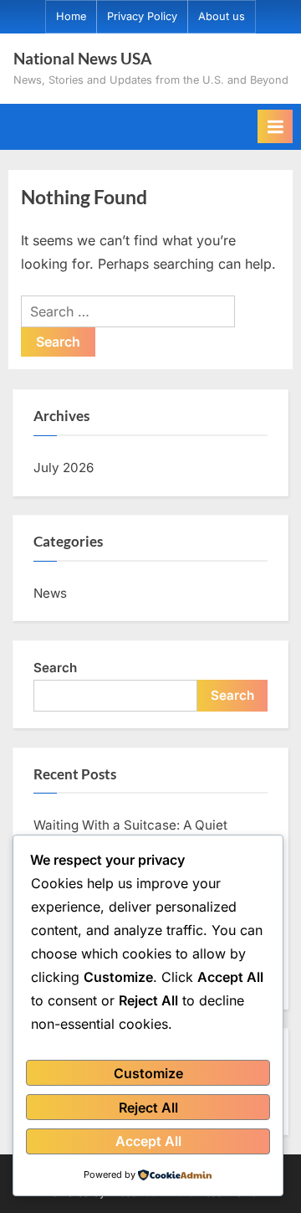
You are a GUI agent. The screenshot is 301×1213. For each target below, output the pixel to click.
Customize (148, 1073)
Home (71, 16)
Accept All (148, 1141)
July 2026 (63, 467)
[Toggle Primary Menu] (275, 126)
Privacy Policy (142, 16)
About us (221, 16)
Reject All (148, 1107)
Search (55, 668)
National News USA (82, 58)
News (50, 593)
